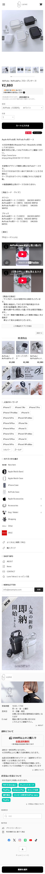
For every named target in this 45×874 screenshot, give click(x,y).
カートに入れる (22, 126)
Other (10, 526)
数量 (3, 114)
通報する (39, 333)
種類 (3, 104)
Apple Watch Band (15, 472)
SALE (10, 533)
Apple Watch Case (15, 478)
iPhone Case (13, 485)
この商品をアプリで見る (22, 326)
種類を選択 (22, 869)
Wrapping (12, 519)
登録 (38, 590)
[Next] (42, 38)
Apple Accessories (15, 499)
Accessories (13, 506)
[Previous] (3, 38)
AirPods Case (13, 492)
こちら (15, 722)
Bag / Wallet (13, 512)
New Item (12, 465)
